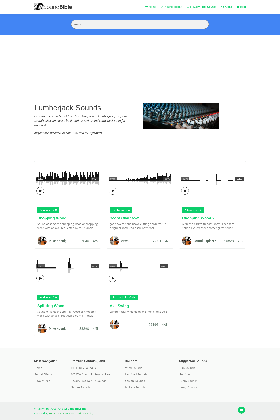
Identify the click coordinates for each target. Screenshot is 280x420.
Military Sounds (135, 387)
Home (152, 6)
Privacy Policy (85, 413)
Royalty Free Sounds (203, 6)
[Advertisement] (140, 63)
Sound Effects (173, 6)
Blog (242, 6)
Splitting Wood (50, 306)
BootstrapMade (58, 413)
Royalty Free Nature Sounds (88, 381)
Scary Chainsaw (124, 218)
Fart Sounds (187, 374)
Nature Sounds (80, 387)
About (228, 6)
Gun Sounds (187, 368)
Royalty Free (42, 381)
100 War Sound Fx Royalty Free (90, 374)
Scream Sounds (135, 381)
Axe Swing (119, 306)
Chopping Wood (51, 218)
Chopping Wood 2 (198, 218)
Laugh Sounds (188, 387)
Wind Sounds (133, 368)
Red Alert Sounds (136, 374)
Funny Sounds (188, 381)
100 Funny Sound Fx (83, 368)
